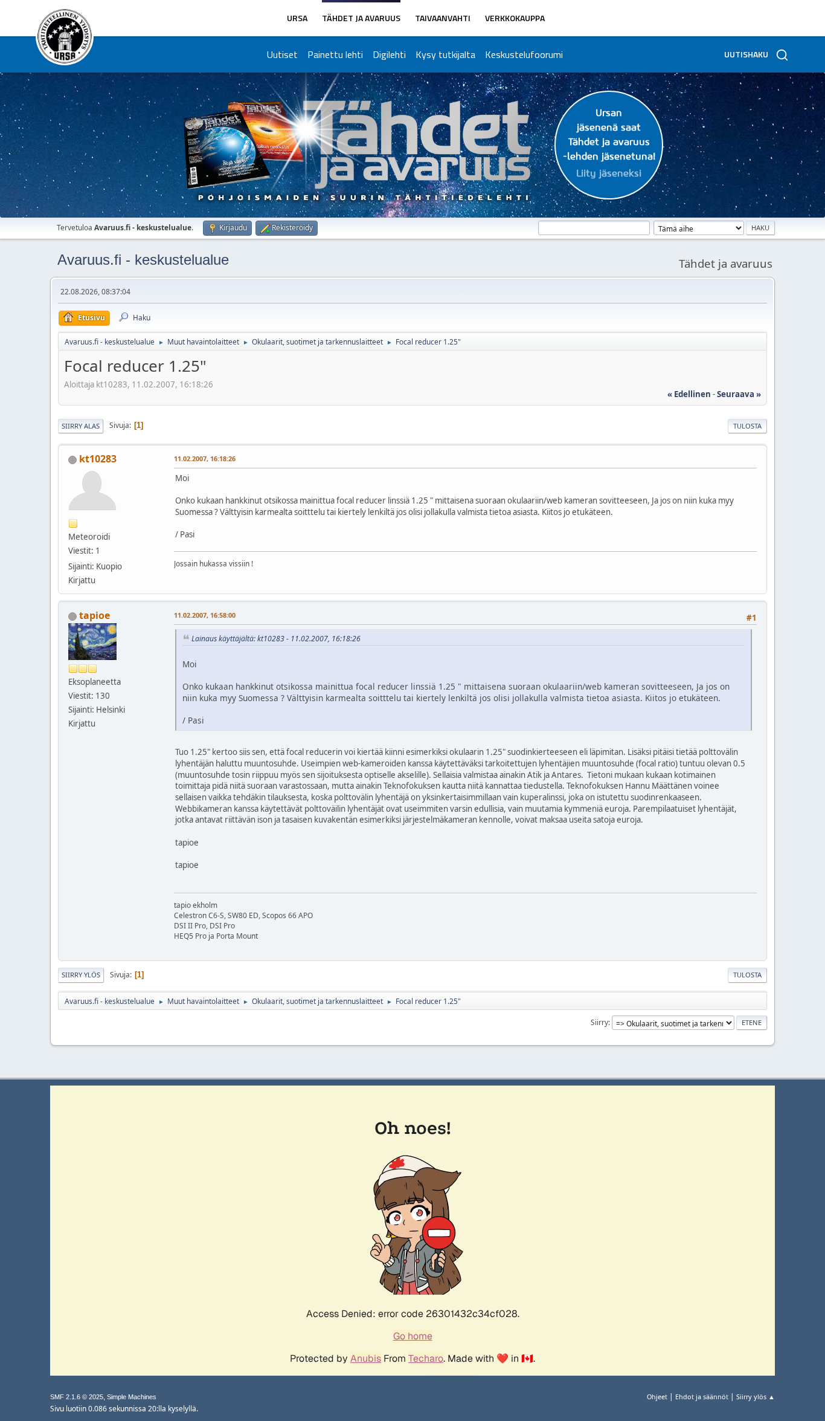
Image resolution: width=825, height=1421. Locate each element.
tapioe (94, 615)
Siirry (599, 1022)
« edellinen (689, 394)
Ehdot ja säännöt (701, 1396)
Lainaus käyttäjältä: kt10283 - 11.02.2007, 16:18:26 (276, 638)
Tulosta (747, 425)
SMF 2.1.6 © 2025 (76, 1396)
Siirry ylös (81, 974)
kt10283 (98, 458)
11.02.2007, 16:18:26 (205, 458)
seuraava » (739, 394)
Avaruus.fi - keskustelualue (143, 259)
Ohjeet (657, 1396)
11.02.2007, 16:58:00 (205, 615)
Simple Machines (131, 1396)
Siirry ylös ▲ (755, 1396)
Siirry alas (81, 425)
